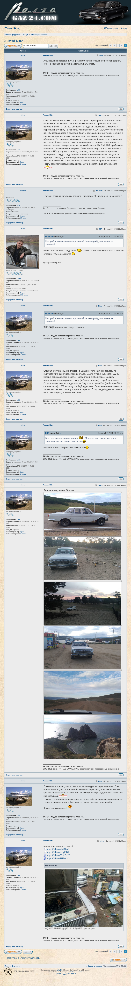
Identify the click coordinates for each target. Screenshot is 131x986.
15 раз (23, 218)
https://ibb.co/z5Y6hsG (58, 849)
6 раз (22, 102)
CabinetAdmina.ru (77, 972)
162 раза (24, 295)
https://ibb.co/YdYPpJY (58, 855)
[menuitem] (16, 29)
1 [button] (114, 45)
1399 (19, 279)
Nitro (23, 55)
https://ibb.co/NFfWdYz (58, 858)
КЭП (23, 229)
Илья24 (23, 190)
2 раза (23, 104)
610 (18, 206)
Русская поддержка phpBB (65, 974)
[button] (110, 45)
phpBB (60, 970)
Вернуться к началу (14, 109)
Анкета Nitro (13, 41)
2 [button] (118, 45)
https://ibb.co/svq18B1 (58, 852)
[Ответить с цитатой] (120, 109)
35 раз (22, 293)
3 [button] (121, 45)
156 (18, 90)
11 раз (22, 216)
